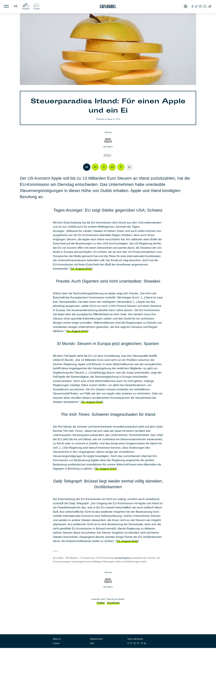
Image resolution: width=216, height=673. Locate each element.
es (95, 166)
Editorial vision (96, 639)
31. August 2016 (81, 268)
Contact (56, 643)
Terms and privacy (135, 639)
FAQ (92, 643)
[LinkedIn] (145, 643)
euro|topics (123, 558)
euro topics (108, 146)
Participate (26, 9)
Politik (107, 155)
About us (57, 639)
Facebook (113, 602)
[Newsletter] (209, 6)
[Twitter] (196, 6)
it (103, 166)
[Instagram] (200, 6)
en (112, 166)
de (16, 6)
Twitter (101, 602)
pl (129, 166)
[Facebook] (192, 6)
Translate (36, 9)
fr (121, 166)
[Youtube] (205, 6)
